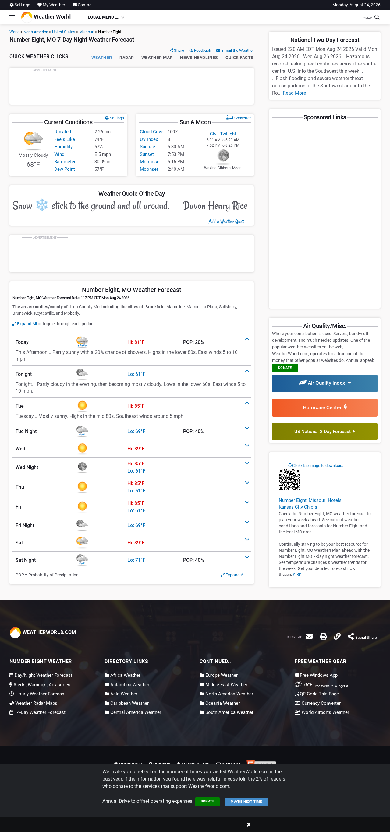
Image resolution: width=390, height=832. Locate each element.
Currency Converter (320, 703)
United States (63, 32)
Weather (101, 57)
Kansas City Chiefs (298, 507)
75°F (325, 684)
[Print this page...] (323, 636)
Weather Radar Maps (35, 703)
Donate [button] (285, 368)
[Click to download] (289, 479)
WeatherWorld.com (48, 632)
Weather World (52, 16)
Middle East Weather (225, 684)
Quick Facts (239, 57)
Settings (22, 4)
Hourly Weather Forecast (40, 694)
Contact (85, 4)
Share (178, 50)
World (14, 32)
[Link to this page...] (337, 636)
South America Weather (229, 712)
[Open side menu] (12, 17)
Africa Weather (124, 675)
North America (35, 32)
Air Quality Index (327, 383)
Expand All (26, 323)
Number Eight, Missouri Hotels (310, 500)
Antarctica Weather (129, 684)
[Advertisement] (132, 86)
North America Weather (228, 694)
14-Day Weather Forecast (39, 712)
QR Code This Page (319, 694)
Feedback (202, 50)
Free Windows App (318, 675)
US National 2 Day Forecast (323, 431)
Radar (126, 57)
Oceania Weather (222, 703)
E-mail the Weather (237, 50)
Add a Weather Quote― (229, 221)
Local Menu (101, 17)
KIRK (297, 574)
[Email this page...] (309, 636)
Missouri (86, 32)
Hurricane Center (323, 407)
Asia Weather (123, 694)
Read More (294, 93)
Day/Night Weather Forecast (42, 675)
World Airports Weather (324, 712)
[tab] (131, 342)
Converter (242, 118)
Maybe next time (246, 802)
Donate (207, 801)
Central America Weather (135, 712)
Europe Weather (221, 675)
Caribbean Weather (129, 703)
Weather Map (157, 57)
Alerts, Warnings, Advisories (41, 684)
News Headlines (199, 57)
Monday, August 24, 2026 (356, 4)
